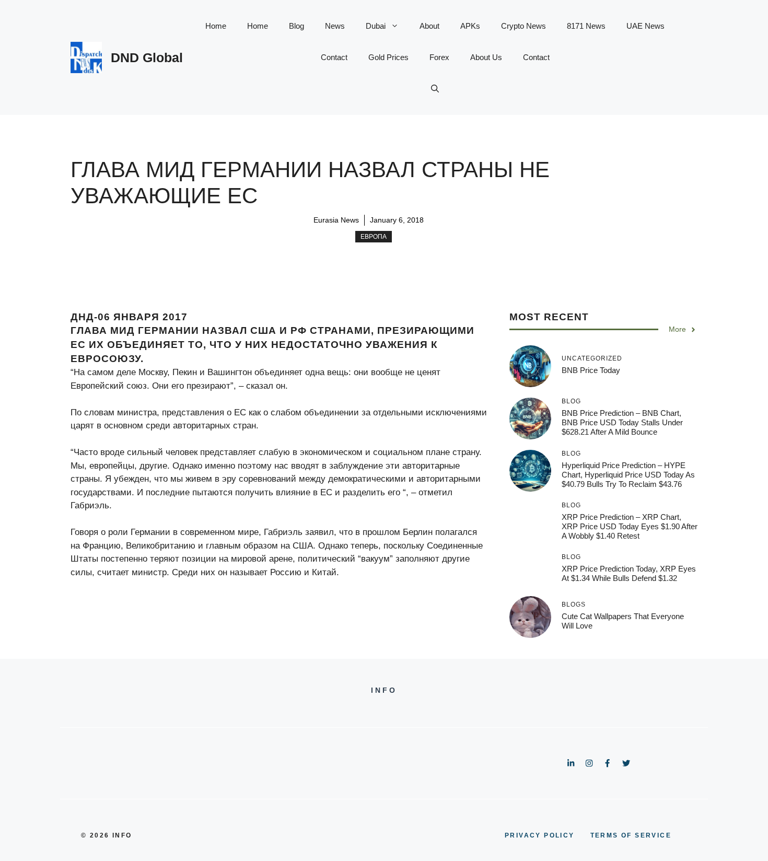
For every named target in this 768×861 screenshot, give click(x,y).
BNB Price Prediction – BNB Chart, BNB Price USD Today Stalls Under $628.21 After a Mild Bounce (622, 422)
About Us (486, 57)
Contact (334, 57)
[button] (435, 88)
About (429, 25)
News (335, 25)
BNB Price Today (591, 370)
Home (215, 25)
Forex (439, 57)
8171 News (586, 25)
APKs (470, 25)
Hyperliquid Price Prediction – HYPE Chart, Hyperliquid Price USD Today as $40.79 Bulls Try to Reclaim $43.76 (628, 474)
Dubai (376, 25)
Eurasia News (336, 220)
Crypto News (523, 25)
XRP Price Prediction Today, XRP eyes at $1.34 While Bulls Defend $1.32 (629, 573)
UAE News (645, 25)
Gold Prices (388, 57)
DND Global (147, 57)
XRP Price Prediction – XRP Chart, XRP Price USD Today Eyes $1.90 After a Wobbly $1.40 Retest (629, 526)
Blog (296, 25)
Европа (373, 236)
